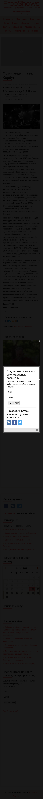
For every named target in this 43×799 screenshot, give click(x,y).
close (37, 430)
